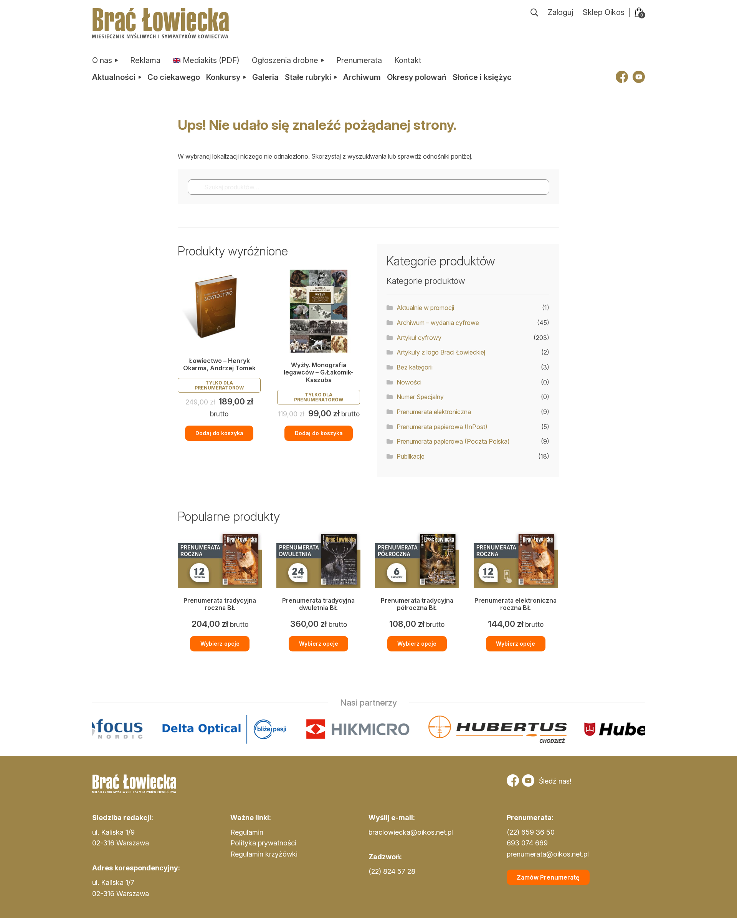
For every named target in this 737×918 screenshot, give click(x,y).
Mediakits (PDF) (211, 60)
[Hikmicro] (296, 729)
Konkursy (223, 77)
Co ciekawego (173, 77)
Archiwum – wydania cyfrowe (438, 322)
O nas (102, 60)
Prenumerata (359, 60)
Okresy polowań (416, 77)
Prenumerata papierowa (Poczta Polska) (453, 441)
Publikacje (411, 456)
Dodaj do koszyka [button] (219, 433)
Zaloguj (560, 12)
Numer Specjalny (420, 397)
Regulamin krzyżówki (263, 854)
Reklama (145, 60)
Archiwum (362, 77)
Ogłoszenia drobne (285, 60)
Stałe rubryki (308, 77)
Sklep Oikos (604, 12)
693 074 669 (527, 843)
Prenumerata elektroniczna (434, 412)
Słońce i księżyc (482, 77)
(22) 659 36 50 (531, 832)
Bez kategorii (415, 367)
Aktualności (114, 77)
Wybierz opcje (220, 643)
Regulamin (246, 832)
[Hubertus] (436, 729)
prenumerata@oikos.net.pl (548, 854)
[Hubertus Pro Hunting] (595, 729)
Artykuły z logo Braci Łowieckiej (441, 352)
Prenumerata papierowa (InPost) (442, 427)
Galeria (265, 77)
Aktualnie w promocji (425, 308)
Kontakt (407, 60)
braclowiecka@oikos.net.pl (410, 832)
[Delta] (162, 729)
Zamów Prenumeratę (548, 877)
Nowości (409, 382)
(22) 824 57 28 (391, 871)
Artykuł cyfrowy (419, 337)
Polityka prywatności (263, 843)
